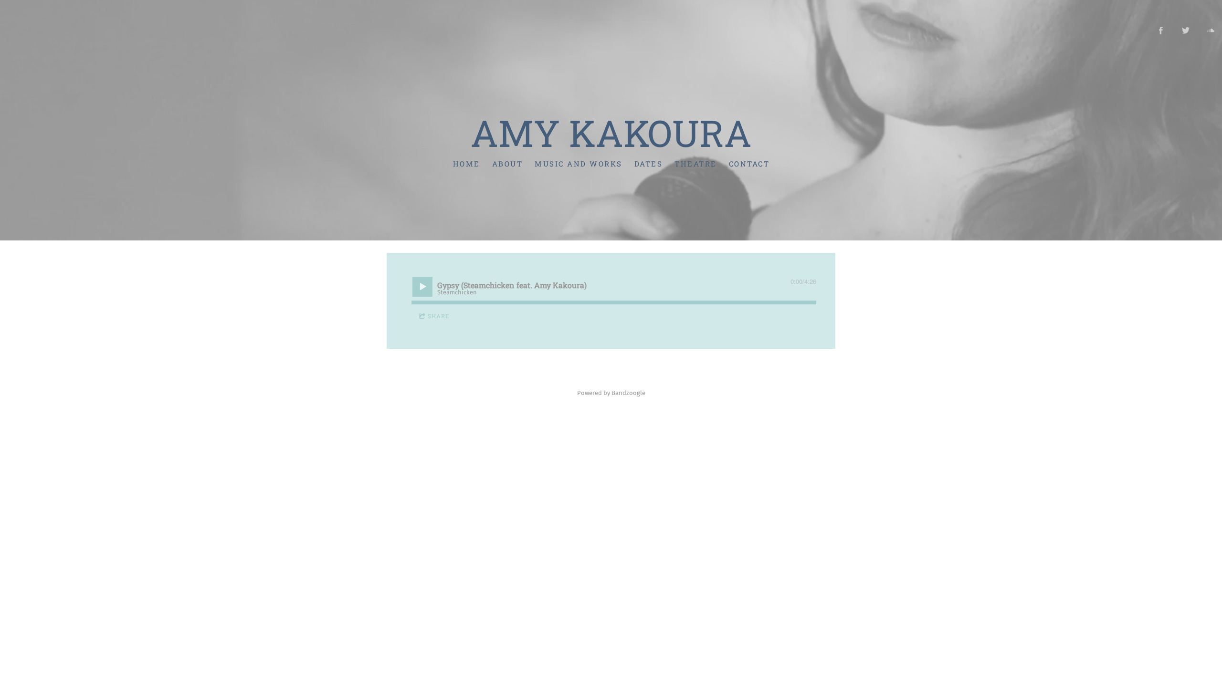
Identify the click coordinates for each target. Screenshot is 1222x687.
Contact (748, 163)
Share (439, 316)
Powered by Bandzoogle (611, 393)
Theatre (695, 163)
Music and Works (578, 163)
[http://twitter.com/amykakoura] (1186, 30)
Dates (648, 163)
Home (466, 163)
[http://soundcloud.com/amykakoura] (1210, 30)
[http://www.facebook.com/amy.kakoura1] (1161, 30)
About (507, 163)
